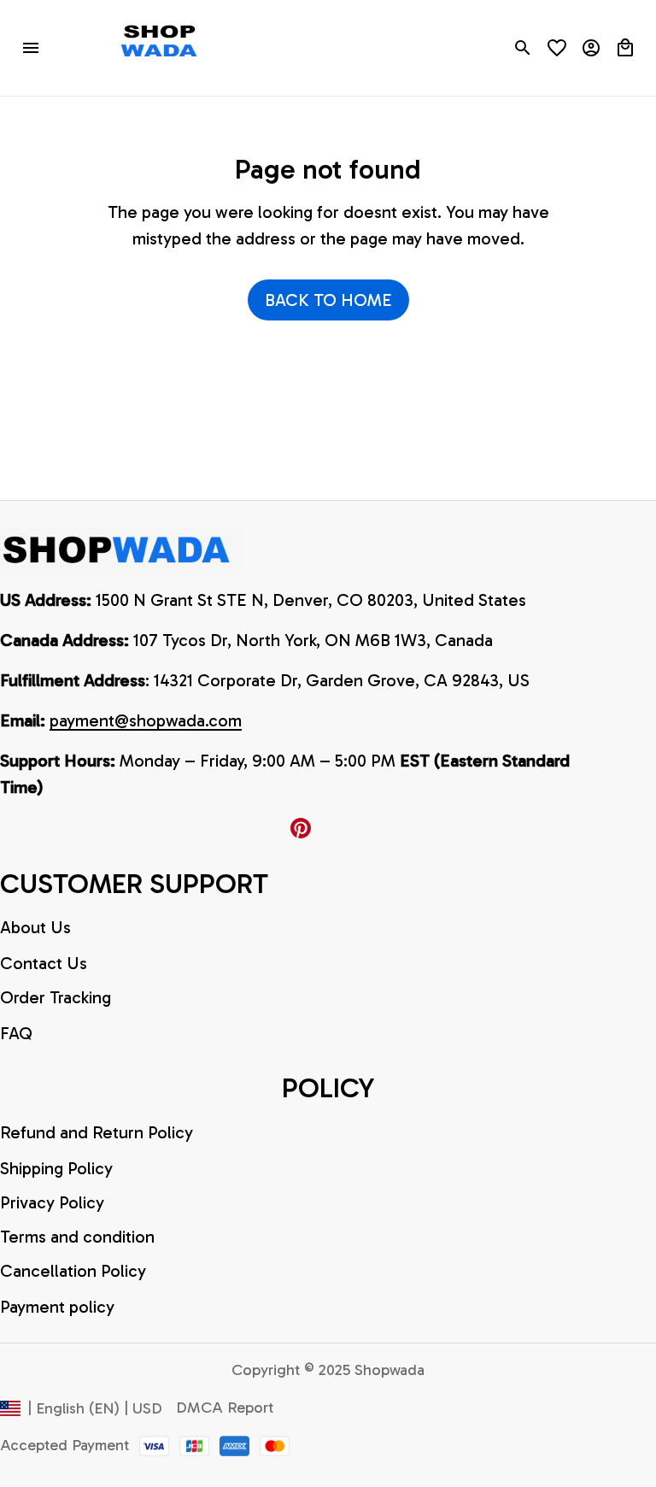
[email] (146, 721)
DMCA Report (224, 1407)
